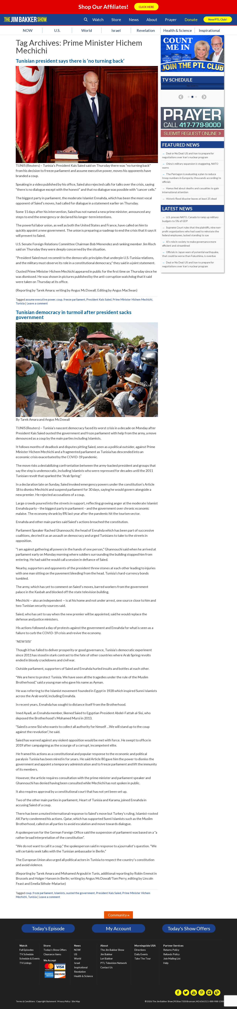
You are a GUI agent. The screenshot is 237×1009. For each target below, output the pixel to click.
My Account (118, 928)
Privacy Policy (63, 1001)
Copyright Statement (46, 1001)
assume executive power (40, 299)
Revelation (146, 30)
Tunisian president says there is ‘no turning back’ (70, 61)
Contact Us (106, 967)
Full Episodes (26, 949)
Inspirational (209, 30)
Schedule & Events (29, 958)
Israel (116, 30)
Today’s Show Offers (55, 949)
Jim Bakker (25, 19)
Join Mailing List (171, 958)
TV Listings (25, 962)
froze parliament (43, 893)
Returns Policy (171, 949)
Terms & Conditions (25, 1001)
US (75, 954)
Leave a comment (37, 303)
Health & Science (177, 30)
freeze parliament (74, 299)
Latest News (177, 208)
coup (59, 299)
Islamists (59, 893)
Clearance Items (52, 954)
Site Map (76, 1001)
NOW (27, 30)
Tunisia (20, 303)
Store (116, 19)
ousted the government (80, 893)
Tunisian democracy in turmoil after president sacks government (73, 314)
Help (165, 962)
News (133, 19)
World (86, 30)
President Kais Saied (98, 299)
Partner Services (173, 945)
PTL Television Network (113, 962)
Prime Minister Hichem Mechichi (132, 299)
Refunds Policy (171, 954)
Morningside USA (145, 945)
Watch (98, 19)
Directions (140, 949)
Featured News (180, 144)
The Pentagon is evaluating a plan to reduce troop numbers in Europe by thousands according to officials (191, 178)
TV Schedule (26, 954)
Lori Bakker (106, 958)
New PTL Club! (217, 19)
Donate (191, 19)
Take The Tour (142, 958)
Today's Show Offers (189, 928)
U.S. (57, 30)
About (151, 19)
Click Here (146, 7)
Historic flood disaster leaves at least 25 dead (191, 198)
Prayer (171, 19)
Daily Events (141, 954)
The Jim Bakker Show (112, 949)
